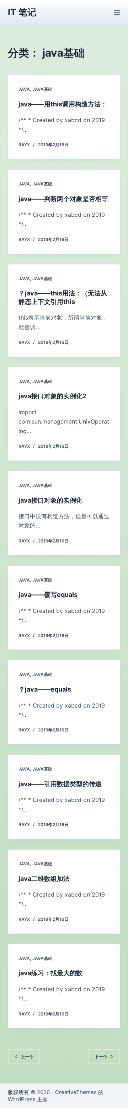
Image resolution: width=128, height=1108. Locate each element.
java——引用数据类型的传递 (60, 784)
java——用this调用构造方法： (62, 104)
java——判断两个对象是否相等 (63, 199)
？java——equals (44, 689)
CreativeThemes (76, 1092)
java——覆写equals (48, 594)
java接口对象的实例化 (50, 500)
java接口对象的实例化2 (52, 396)
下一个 (101, 1056)
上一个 (27, 1056)
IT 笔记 (22, 12)
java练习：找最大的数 (50, 973)
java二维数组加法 (44, 878)
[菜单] (117, 12)
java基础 (42, 89)
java (24, 89)
